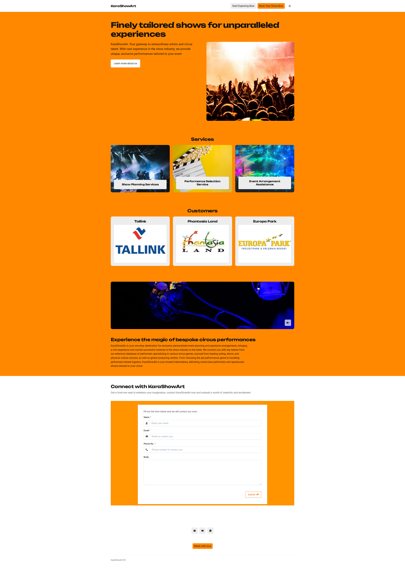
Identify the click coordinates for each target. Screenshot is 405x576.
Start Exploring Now (243, 5)
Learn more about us (125, 63)
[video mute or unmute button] (288, 323)
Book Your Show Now (271, 5)
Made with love (202, 546)
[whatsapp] (210, 531)
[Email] (194, 531)
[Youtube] (202, 531)
